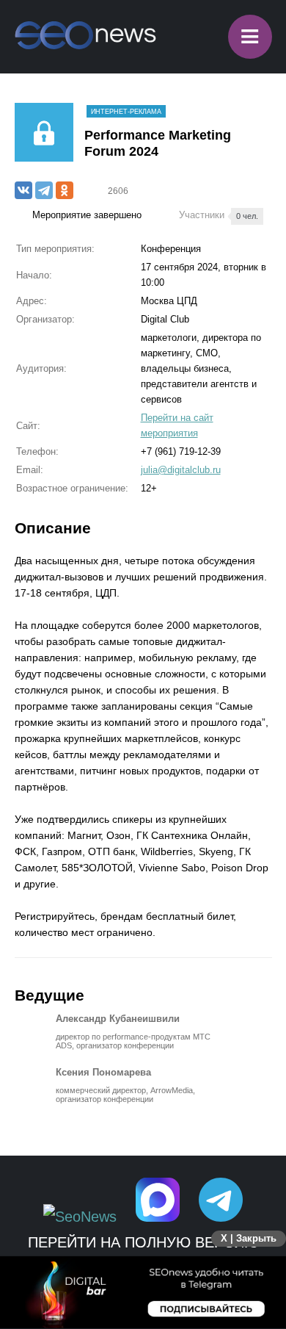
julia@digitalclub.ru (181, 469)
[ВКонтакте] (23, 190)
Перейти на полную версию (143, 1242)
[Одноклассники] (64, 190)
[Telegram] (44, 190)
